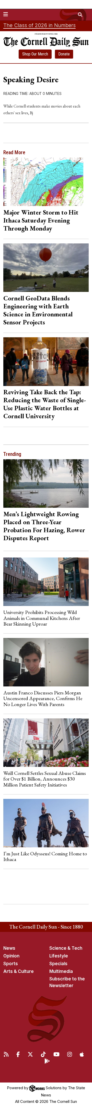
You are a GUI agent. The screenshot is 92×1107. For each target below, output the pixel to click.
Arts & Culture (18, 971)
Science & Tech (65, 948)
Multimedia (61, 971)
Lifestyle (58, 955)
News (9, 948)
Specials (58, 963)
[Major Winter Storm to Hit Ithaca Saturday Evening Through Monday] (46, 182)
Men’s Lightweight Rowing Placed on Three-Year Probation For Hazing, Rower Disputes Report (44, 526)
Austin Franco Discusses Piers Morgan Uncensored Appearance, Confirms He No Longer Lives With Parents (42, 698)
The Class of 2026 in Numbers (39, 25)
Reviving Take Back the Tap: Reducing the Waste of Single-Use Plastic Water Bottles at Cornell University (44, 404)
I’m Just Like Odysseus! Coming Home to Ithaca (45, 856)
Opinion (11, 955)
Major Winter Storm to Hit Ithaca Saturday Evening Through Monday (40, 220)
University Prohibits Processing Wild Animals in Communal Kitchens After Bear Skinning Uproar (41, 618)
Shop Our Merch (35, 54)
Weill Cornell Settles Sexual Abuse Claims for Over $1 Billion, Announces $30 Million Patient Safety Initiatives (44, 779)
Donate (64, 54)
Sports (10, 963)
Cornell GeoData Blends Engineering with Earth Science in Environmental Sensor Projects (38, 310)
